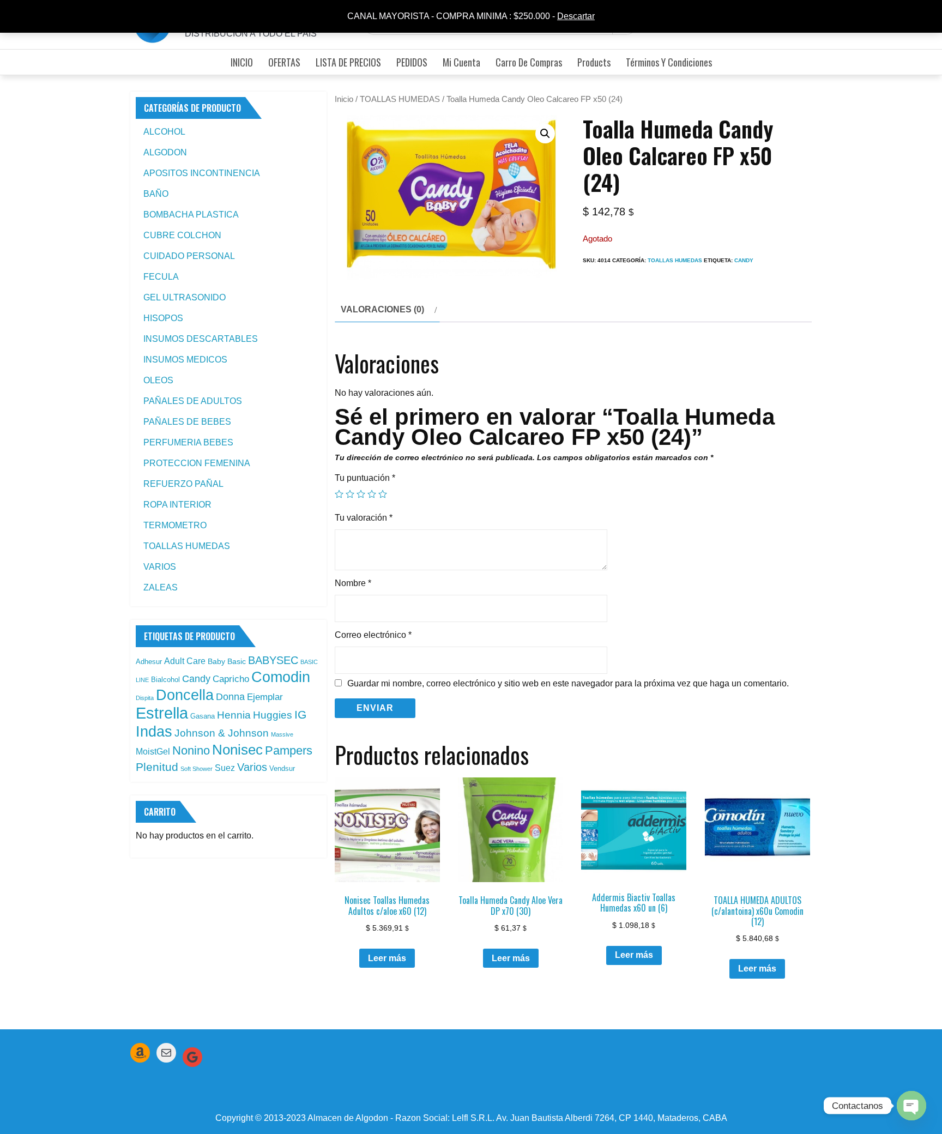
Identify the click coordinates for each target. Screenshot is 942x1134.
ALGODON (165, 152)
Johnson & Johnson (221, 733)
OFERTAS (284, 62)
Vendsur (282, 768)
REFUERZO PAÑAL (183, 483)
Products (594, 62)
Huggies (272, 715)
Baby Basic (227, 661)
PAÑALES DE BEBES (187, 421)
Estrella (162, 713)
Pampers (288, 750)
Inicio (344, 99)
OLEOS (158, 380)
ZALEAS (160, 587)
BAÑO (155, 193)
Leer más (387, 958)
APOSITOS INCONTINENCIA (201, 173)
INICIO (242, 62)
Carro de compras (529, 62)
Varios (252, 767)
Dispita (145, 698)
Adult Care (185, 661)
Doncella (185, 695)
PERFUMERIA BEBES (188, 442)
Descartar (576, 16)
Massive (282, 734)
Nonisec (237, 749)
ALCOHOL (164, 131)
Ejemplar (265, 696)
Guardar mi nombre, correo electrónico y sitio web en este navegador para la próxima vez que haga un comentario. (568, 683)
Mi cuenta (461, 62)
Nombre (353, 583)
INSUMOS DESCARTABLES (200, 338)
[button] (545, 133)
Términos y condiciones (669, 62)
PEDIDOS (411, 62)
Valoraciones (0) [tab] (382, 309)
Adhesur (149, 662)
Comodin (280, 677)
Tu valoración (363, 517)
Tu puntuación (365, 477)
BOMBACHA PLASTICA (191, 214)
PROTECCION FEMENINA (196, 463)
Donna (230, 696)
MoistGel (153, 751)
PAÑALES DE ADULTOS (192, 401)
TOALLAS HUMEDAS (400, 99)
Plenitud (157, 767)
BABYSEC (273, 660)
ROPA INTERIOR (177, 504)
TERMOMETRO (175, 525)
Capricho (231, 678)
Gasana (202, 716)
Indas (154, 731)
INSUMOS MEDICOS (185, 359)
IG (300, 714)
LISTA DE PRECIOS (348, 62)
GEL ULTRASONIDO (184, 297)
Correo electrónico (373, 635)
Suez (225, 768)
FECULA (161, 276)
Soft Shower (196, 768)
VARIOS (159, 566)
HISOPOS (163, 318)
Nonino (191, 750)
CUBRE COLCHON (182, 235)
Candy (743, 260)
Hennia (234, 715)
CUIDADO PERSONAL (189, 256)
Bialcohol (165, 679)
